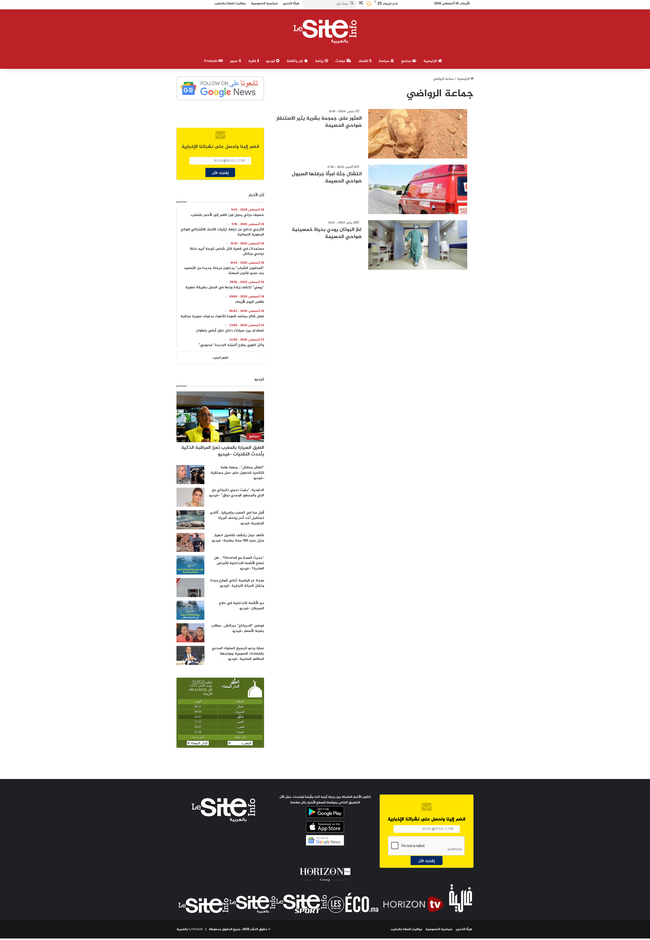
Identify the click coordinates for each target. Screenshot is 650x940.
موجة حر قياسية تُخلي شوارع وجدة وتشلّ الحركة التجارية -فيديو (237, 583)
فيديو (271, 61)
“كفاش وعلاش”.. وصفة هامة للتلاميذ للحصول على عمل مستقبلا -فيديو (237, 473)
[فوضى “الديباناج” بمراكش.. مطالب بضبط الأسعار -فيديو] (190, 632)
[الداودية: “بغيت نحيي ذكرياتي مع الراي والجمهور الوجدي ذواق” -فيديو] (190, 497)
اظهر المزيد (220, 358)
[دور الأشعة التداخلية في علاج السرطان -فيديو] (190, 610)
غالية (252, 61)
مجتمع (406, 61)
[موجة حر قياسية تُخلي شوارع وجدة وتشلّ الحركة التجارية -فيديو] (190, 587)
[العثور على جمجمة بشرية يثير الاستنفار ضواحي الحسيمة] (417, 133)
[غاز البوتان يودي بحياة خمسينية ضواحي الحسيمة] (417, 245)
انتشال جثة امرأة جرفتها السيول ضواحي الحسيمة (327, 177)
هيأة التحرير (464, 929)
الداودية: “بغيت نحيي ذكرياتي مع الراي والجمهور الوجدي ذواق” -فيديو (236, 492)
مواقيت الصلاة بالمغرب (406, 929)
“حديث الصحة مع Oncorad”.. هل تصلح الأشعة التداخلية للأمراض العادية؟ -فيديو (239, 563)
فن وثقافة (295, 61)
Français (211, 61)
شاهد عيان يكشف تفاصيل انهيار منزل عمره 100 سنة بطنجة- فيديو (238, 538)
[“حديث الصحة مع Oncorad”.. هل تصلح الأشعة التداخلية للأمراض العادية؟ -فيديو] (190, 565)
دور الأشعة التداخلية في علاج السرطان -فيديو (241, 605)
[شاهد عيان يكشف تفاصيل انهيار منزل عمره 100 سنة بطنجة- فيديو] (190, 542)
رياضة (320, 61)
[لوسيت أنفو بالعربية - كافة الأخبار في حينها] (325, 31)
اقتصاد (363, 61)
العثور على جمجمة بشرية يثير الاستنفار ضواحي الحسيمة (319, 122)
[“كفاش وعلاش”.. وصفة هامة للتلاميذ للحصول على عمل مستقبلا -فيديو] (190, 474)
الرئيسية (431, 61)
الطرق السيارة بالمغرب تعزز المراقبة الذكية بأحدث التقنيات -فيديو (222, 451)
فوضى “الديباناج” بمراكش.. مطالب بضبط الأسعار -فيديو (237, 628)
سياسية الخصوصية (439, 929)
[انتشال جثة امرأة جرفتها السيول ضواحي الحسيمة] (417, 189)
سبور (234, 61)
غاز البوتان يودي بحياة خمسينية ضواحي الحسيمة (327, 233)
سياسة (385, 61)
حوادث (341, 61)
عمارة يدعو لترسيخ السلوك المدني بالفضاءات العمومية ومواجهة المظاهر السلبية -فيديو (238, 653)
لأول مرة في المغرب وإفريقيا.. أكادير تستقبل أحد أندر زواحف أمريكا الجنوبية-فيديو (237, 518)
